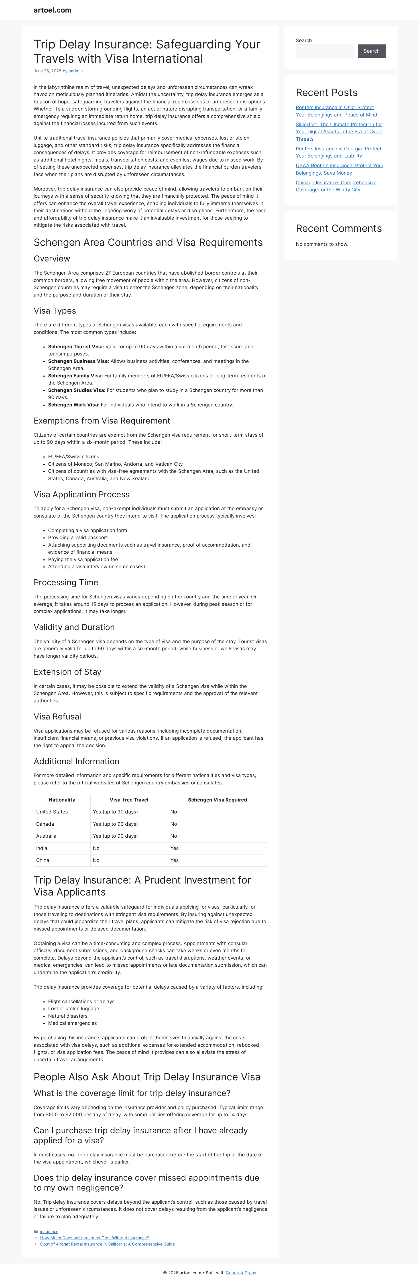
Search (304, 40)
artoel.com (53, 10)
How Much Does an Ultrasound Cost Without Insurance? (94, 1237)
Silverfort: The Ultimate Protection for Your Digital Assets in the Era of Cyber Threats (339, 132)
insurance (49, 1231)
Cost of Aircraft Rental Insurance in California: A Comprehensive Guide (107, 1244)
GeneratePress (241, 1272)
